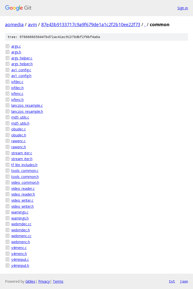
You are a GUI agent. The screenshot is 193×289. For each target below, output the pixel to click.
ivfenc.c (17, 93)
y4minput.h (20, 265)
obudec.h (18, 135)
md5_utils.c (20, 117)
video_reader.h (23, 194)
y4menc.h (19, 253)
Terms (58, 281)
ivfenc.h (17, 99)
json (184, 281)
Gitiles (30, 281)
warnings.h (20, 218)
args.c (16, 46)
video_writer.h (22, 206)
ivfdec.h (17, 87)
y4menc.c (19, 247)
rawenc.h (18, 146)
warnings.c (19, 212)
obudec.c (18, 129)
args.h (16, 52)
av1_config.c (21, 69)
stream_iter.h (21, 158)
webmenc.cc (21, 235)
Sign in (182, 8)
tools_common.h (25, 176)
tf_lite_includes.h (24, 164)
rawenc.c (18, 140)
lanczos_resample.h (27, 111)
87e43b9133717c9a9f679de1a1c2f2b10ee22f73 (90, 24)
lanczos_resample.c (27, 105)
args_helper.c (21, 58)
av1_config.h (21, 75)
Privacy (44, 281)
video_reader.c (23, 188)
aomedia (14, 24)
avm (32, 24)
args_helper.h (22, 63)
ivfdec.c (17, 81)
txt (172, 281)
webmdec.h (20, 230)
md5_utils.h (20, 123)
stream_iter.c (21, 153)
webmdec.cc (21, 224)
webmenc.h (20, 241)
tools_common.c (24, 170)
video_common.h (25, 182)
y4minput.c (20, 259)
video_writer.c (22, 200)
